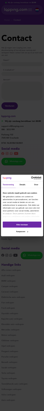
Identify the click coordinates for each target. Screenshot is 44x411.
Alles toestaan (22, 225)
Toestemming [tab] (8, 184)
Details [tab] (22, 184)
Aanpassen (20, 231)
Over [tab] (36, 184)
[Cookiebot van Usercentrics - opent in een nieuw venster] (31, 178)
